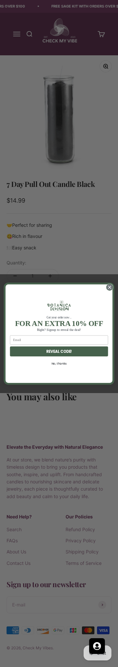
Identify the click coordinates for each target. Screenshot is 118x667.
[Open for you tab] (97, 646)
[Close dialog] (110, 287)
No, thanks (59, 363)
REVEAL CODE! (59, 351)
